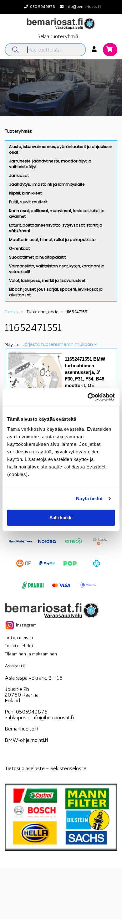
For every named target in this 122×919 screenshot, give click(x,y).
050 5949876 (42, 7)
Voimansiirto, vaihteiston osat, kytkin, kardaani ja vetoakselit (56, 268)
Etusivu (11, 312)
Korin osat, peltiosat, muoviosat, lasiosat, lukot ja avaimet (56, 213)
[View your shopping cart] (110, 50)
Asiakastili (15, 666)
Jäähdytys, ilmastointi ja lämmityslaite (47, 184)
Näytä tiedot (89, 498)
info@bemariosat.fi (83, 7)
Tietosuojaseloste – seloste (45, 768)
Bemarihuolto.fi (21, 729)
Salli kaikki (61, 517)
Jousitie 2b (17, 689)
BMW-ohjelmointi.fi (26, 740)
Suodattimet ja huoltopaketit (37, 257)
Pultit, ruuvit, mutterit (28, 202)
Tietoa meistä (19, 638)
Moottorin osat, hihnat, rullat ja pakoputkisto (52, 239)
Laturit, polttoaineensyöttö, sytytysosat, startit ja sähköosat (55, 227)
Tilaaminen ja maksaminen (31, 654)
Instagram (26, 625)
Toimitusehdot (19, 646)
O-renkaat (19, 248)
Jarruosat (19, 175)
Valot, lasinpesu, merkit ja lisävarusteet (47, 280)
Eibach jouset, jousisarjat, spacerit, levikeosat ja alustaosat (56, 292)
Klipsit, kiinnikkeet (25, 193)
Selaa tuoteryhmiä (58, 36)
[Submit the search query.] (15, 49)
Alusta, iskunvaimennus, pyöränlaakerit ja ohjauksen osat (60, 149)
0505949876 (32, 712)
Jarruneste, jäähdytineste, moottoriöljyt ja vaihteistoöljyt (50, 163)
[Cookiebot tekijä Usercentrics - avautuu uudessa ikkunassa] (88, 397)
